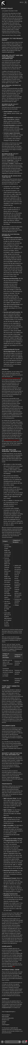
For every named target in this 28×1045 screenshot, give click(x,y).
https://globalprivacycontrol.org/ (11, 440)
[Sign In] (25, 2)
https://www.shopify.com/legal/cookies (11, 378)
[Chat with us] (23, 1042)
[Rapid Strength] (3, 3)
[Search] (19, 1042)
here (14, 966)
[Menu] (2, 1041)
